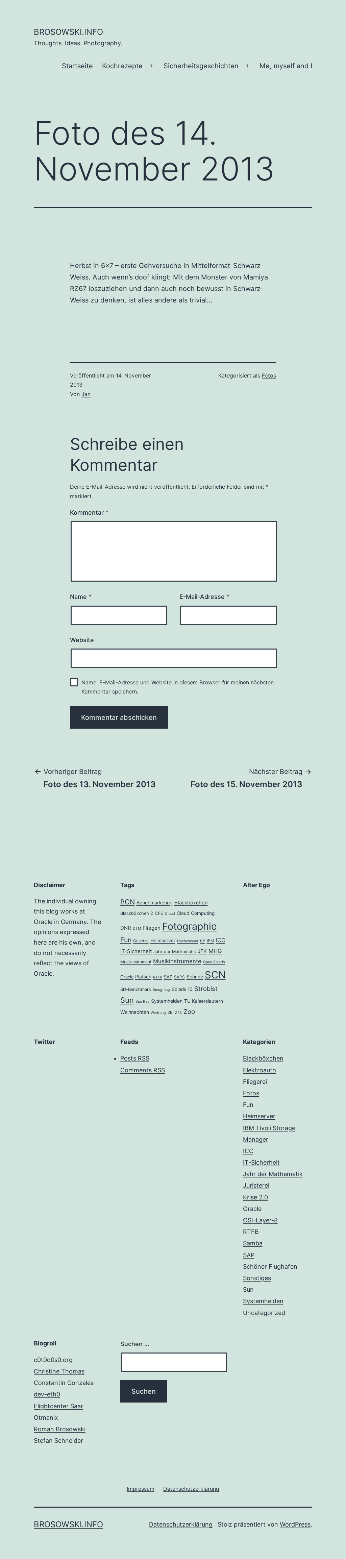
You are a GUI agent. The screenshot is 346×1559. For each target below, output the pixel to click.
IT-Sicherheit (136, 951)
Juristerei (256, 1185)
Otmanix (46, 1417)
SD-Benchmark (135, 989)
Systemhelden (166, 1001)
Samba (253, 1243)
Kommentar (89, 512)
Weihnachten (134, 1012)
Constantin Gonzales (64, 1382)
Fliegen (151, 928)
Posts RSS (134, 1058)
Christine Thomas (59, 1371)
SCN (215, 975)
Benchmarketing (155, 902)
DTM (137, 928)
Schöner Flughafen (270, 1266)
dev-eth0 (47, 1394)
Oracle (126, 976)
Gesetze (141, 941)
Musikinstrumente (177, 961)
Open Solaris (214, 962)
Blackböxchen (191, 903)
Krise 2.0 (255, 1197)
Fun (125, 940)
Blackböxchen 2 (136, 913)
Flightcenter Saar (58, 1406)
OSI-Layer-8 (260, 1220)
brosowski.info (68, 32)
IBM (210, 941)
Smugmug (161, 990)
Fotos (269, 375)
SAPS (179, 977)
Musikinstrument (135, 961)
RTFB (157, 977)
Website (82, 639)
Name (81, 596)
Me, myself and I (286, 66)
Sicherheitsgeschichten (201, 66)
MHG (215, 951)
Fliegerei (255, 1081)
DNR (125, 928)
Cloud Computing (196, 913)
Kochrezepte (122, 66)
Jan (86, 394)
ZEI (170, 1012)
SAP (168, 976)
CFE (159, 913)
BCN (127, 902)
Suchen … (134, 1343)
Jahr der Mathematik (174, 951)
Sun (127, 1000)
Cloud (170, 913)
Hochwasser (187, 941)
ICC (220, 940)
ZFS (178, 1012)
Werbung (158, 1012)
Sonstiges (257, 1278)
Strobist (206, 988)
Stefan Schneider (58, 1440)
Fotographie (189, 926)
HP (202, 941)
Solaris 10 (182, 989)
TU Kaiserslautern (203, 1001)
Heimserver (162, 940)
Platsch (143, 976)
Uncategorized (264, 1312)
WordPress (295, 1524)
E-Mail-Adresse (204, 596)
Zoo (189, 1012)
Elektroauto (259, 1070)
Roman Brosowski (59, 1429)
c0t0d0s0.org (53, 1359)
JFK (202, 951)
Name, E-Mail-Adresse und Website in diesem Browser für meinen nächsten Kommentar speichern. (177, 687)
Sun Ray (142, 1001)
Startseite (77, 66)
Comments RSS (142, 1070)
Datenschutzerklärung (181, 1524)
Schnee (195, 976)
